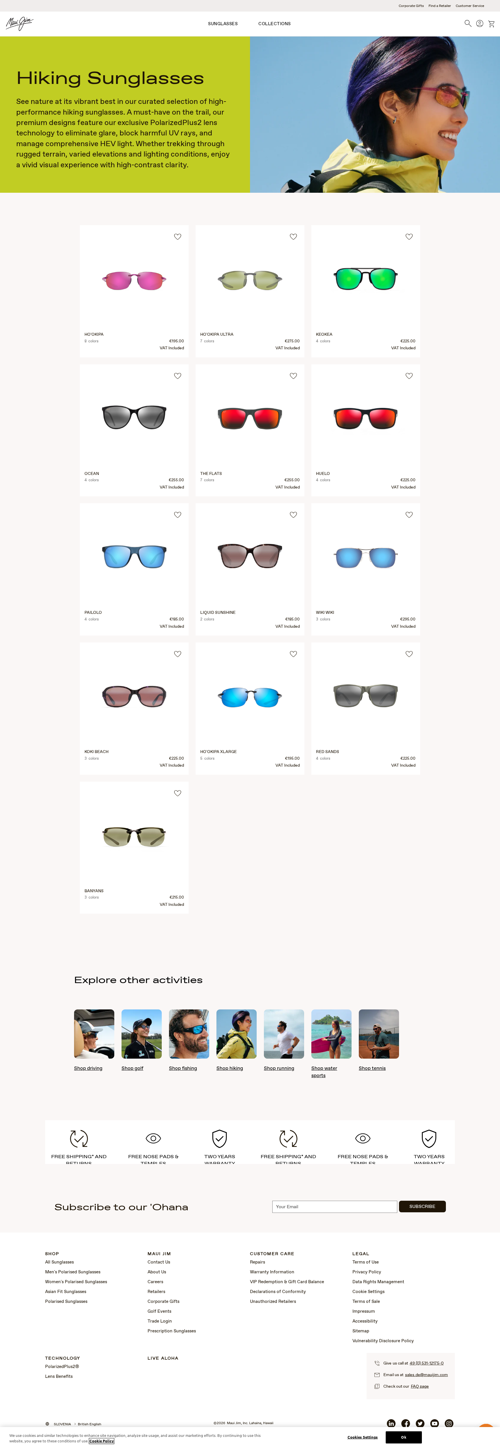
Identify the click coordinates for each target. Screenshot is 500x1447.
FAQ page (420, 1386)
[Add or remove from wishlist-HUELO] (409, 376)
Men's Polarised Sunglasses (72, 1272)
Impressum (363, 1311)
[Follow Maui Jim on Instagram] (449, 1426)
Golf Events (159, 1311)
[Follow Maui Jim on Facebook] (405, 1426)
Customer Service (470, 6)
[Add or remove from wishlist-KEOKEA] (409, 236)
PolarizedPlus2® (62, 1367)
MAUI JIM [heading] (159, 1254)
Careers (155, 1282)
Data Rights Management (378, 1282)
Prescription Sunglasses (172, 1331)
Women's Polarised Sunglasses (76, 1282)
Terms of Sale (366, 1302)
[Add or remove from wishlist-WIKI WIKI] (409, 514)
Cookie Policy (101, 1441)
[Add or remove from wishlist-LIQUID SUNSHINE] (293, 514)
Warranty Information (272, 1272)
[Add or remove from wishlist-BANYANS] (177, 793)
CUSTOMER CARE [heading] (272, 1254)
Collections (274, 24)
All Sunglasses (59, 1262)
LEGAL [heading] (361, 1254)
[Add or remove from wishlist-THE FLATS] (293, 376)
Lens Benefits (59, 1377)
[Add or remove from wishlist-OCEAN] (177, 376)
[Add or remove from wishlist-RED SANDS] (409, 654)
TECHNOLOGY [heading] (62, 1358)
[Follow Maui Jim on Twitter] (420, 1426)
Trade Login (160, 1321)
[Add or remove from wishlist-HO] (177, 236)
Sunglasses (223, 24)
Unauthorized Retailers (273, 1302)
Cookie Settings (368, 1292)
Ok (403, 1437)
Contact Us (159, 1262)
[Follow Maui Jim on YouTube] (434, 1426)
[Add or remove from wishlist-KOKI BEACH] (177, 654)
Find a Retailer (440, 6)
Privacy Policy (366, 1272)
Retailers (156, 1292)
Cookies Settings (363, 1437)
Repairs (257, 1262)
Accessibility (365, 1321)
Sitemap (360, 1331)
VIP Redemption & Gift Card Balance (287, 1282)
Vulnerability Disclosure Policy (383, 1341)
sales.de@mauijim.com (426, 1375)
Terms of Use (365, 1262)
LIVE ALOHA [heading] (163, 1358)
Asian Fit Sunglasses (65, 1292)
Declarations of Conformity (278, 1292)
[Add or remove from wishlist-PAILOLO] (177, 514)
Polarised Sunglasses (66, 1302)
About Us (157, 1272)
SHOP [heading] (52, 1254)
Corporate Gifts (411, 6)
